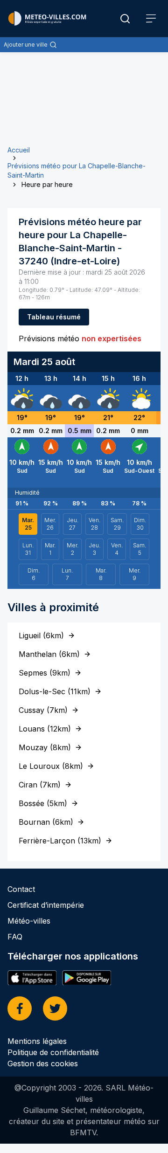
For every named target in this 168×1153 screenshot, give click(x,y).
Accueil (18, 150)
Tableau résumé (54, 317)
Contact (21, 889)
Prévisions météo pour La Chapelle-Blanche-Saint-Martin (76, 170)
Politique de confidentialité (53, 1052)
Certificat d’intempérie (45, 905)
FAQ (14, 936)
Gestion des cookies (42, 1063)
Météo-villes (28, 920)
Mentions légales (37, 1041)
